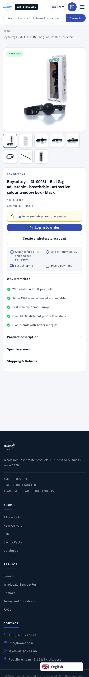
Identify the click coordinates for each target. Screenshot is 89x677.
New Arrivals (13, 525)
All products (12, 517)
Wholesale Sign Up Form (21, 584)
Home (6, 30)
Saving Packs (13, 542)
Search (75, 18)
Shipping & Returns (44, 361)
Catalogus (11, 550)
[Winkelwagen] (72, 6)
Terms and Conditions (19, 601)
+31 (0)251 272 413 (22, 635)
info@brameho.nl (21, 643)
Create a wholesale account (44, 238)
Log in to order (47, 227)
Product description (44, 337)
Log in (20, 216)
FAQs (7, 609)
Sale (7, 534)
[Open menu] (82, 7)
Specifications (44, 349)
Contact (9, 593)
